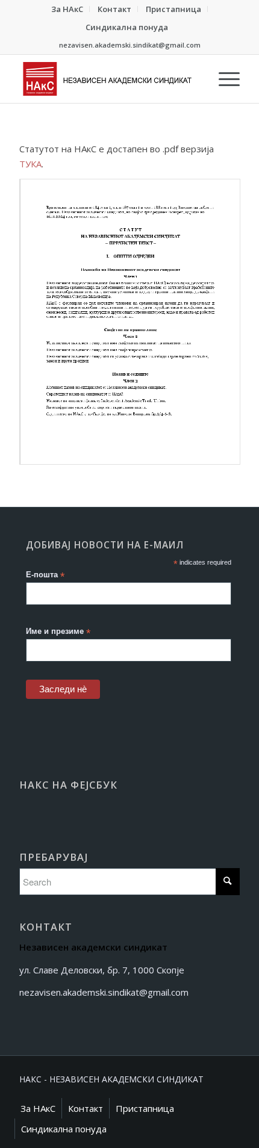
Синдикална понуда (127, 27)
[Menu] (223, 79)
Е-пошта (45, 575)
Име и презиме (58, 632)
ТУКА (30, 164)
